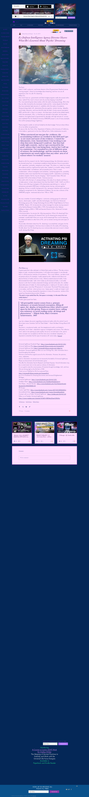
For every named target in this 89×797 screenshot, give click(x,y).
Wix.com (34, 795)
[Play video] (44, 247)
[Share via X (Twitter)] (23, 406)
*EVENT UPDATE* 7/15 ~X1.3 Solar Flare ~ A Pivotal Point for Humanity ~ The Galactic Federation (44, 436)
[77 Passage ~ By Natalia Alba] (67, 427)
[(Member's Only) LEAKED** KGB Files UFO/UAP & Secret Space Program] (22, 427)
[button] (50, 22)
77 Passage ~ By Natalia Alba (66, 435)
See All (75, 419)
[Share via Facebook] (19, 406)
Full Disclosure (22, 401)
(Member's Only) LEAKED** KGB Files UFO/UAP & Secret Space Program (22, 436)
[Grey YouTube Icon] (67, 789)
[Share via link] (29, 406)
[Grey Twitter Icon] (69, 789)
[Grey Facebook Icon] (71, 789)
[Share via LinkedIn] (26, 406)
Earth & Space (29, 401)
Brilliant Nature (36, 401)
